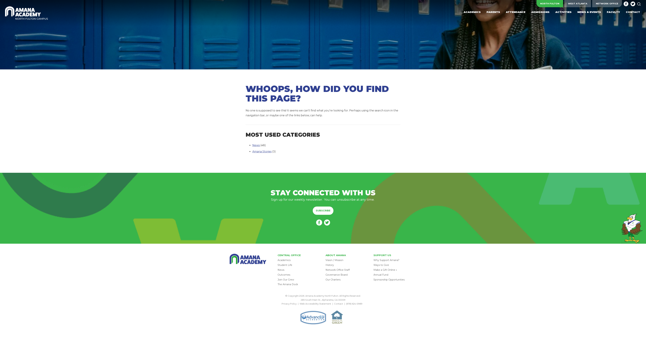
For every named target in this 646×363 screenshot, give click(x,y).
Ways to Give (381, 265)
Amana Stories (262, 151)
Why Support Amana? (386, 260)
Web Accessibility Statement (315, 303)
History (330, 265)
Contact (338, 303)
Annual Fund (380, 274)
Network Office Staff (338, 269)
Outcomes (284, 274)
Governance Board (337, 274)
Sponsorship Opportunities (389, 279)
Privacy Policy (289, 303)
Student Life (285, 265)
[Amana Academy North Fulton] (26, 13)
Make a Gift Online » (385, 269)
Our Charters (333, 279)
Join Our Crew (286, 279)
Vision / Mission (334, 260)
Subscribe (323, 210)
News (256, 145)
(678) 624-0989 (354, 303)
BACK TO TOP (323, 307)
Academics (284, 260)
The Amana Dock (288, 284)
